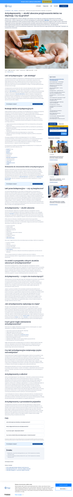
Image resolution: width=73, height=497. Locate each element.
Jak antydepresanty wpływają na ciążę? (57, 97)
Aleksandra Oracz (10, 71)
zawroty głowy (9, 249)
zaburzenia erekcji (10, 238)
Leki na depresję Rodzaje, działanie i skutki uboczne (17, 467)
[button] (24, 422)
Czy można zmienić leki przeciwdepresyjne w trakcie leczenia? (57, 118)
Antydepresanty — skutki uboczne (56, 90)
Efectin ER (8, 153)
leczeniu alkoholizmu (20, 94)
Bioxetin (8, 152)
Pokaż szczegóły (18, 494)
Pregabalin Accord (10, 162)
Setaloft (8, 149)
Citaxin (7, 164)
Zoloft (28, 315)
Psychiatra (11, 213)
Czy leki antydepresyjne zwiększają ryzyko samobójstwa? (56, 102)
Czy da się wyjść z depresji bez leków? (57, 116)
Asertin (24, 315)
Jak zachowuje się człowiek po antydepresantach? (56, 111)
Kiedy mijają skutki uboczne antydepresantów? (55, 114)
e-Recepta (38, 6)
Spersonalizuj (63, 488)
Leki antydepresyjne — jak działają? (56, 81)
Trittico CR (8, 161)
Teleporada (45, 6)
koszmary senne (24, 334)
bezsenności (7, 179)
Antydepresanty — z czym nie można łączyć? (57, 95)
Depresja (16, 10)
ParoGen (26, 317)
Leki (51, 6)
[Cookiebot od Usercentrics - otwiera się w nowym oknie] (7, 495)
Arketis (16, 317)
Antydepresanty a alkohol (55, 104)
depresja (46, 20)
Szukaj (63, 133)
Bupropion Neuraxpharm (11, 157)
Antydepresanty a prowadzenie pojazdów (56, 107)
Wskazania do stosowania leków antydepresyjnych (56, 86)
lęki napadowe (13, 91)
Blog (12, 10)
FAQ (50, 108)
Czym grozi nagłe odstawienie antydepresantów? (56, 100)
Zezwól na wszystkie (63, 485)
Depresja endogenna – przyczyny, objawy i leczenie (17, 470)
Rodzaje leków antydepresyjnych (56, 83)
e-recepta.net (8, 10)
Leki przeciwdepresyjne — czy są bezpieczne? (56, 88)
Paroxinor (8, 150)
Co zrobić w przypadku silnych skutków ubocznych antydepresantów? (57, 93)
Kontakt (56, 6)
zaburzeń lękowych (23, 176)
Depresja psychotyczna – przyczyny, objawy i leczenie (18, 468)
